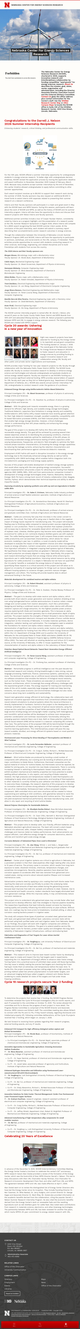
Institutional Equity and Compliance (21, 1314)
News (43, 1282)
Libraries (8, 1289)
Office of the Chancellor (14, 1267)
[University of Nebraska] (20, 1301)
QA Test (59, 1313)
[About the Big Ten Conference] (7, 1301)
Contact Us (46, 97)
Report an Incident (12, 1293)
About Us (69, 84)
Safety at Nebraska (61, 1314)
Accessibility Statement (68, 1313)
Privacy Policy (51, 1314)
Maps (43, 1279)
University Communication (15, 1270)
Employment (9, 1282)
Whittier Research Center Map (55, 102)
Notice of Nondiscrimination (39, 1314)
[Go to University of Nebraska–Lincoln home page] (7, 5)
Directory (8, 1279)
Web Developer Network (49, 1313)
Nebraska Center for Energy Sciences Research (37, 5)
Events (7, 1286)
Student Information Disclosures (20, 1316)
